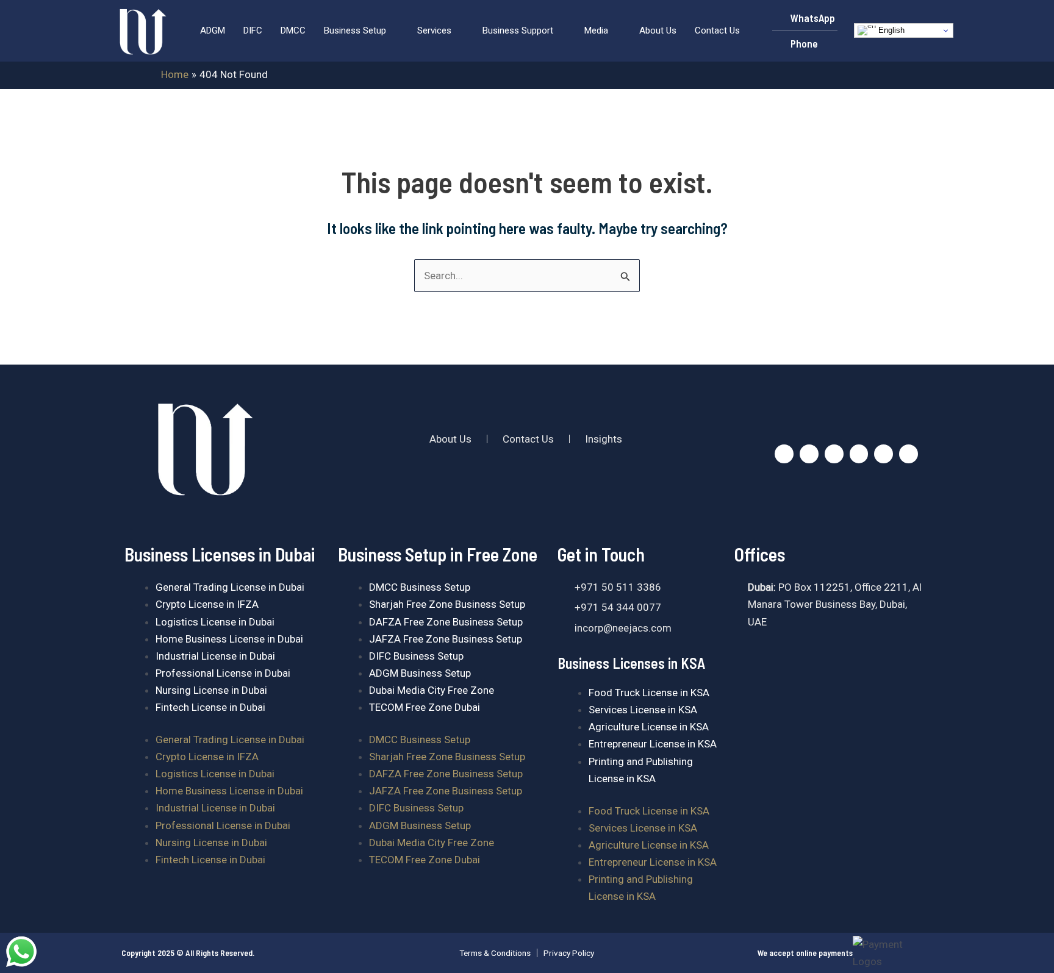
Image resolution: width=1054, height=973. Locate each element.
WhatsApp (812, 18)
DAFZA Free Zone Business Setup (446, 622)
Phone (804, 43)
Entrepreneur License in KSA (653, 744)
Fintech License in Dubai (210, 707)
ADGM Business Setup (420, 673)
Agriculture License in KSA (649, 727)
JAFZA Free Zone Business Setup (445, 639)
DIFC (252, 30)
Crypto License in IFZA (207, 604)
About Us (657, 30)
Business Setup (355, 30)
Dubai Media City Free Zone (431, 690)
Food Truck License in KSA (649, 692)
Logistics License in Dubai (215, 622)
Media (596, 30)
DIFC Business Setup (416, 656)
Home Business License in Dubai (229, 639)
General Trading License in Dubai (230, 587)
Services (434, 30)
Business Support (517, 30)
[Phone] (778, 44)
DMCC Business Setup (419, 587)
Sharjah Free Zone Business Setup (447, 604)
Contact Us (717, 30)
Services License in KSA (643, 710)
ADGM (212, 30)
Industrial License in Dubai (215, 656)
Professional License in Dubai (223, 673)
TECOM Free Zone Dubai (424, 707)
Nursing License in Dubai (211, 690)
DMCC (293, 30)
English (890, 30)
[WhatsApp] (778, 18)
